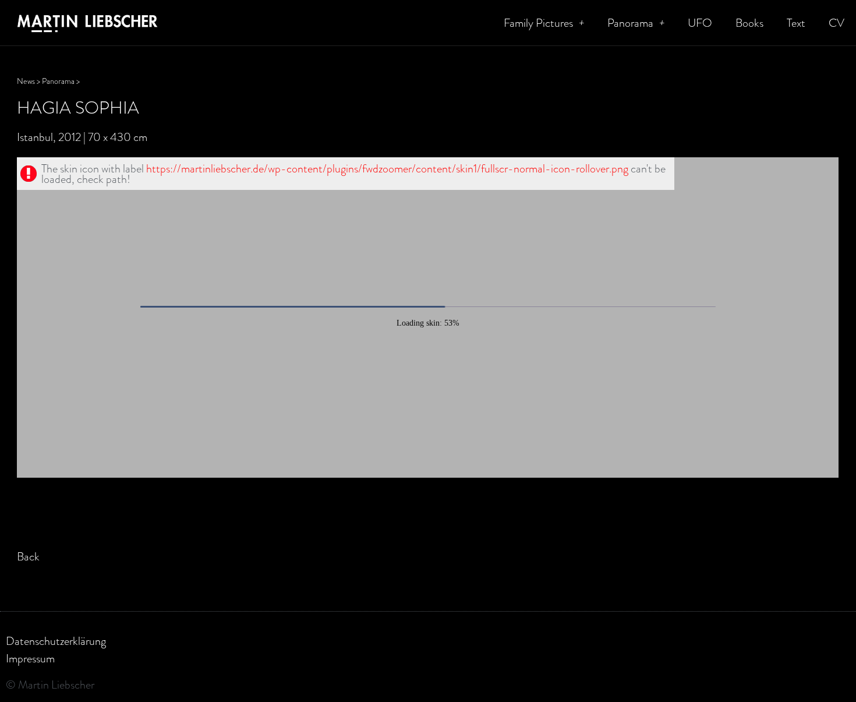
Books (749, 23)
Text (796, 23)
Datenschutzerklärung (56, 641)
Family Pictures (538, 23)
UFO (700, 23)
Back (28, 556)
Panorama (630, 23)
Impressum (30, 658)
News (26, 81)
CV (836, 23)
